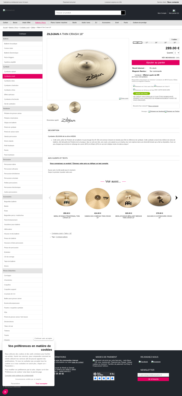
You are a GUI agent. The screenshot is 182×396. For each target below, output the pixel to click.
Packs (126, 22)
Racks (6, 150)
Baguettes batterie (10, 201)
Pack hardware (9, 155)
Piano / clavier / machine (59, 22)
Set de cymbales (9, 104)
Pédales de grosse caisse (13, 113)
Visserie (7, 340)
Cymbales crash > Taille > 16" (62, 233)
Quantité (170, 53)
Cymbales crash (9, 76)
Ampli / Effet (26, 22)
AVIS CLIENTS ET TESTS (58, 158)
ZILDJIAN (53, 34)
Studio (74, 22)
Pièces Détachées (9, 271)
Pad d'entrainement (10, 220)
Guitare (5, 22)
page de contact (77, 362)
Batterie (5, 39)
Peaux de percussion (11, 248)
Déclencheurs (9, 322)
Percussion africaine (11, 169)
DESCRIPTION (53, 130)
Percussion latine (10, 164)
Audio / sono (86, 22)
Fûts (5, 312)
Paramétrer (15, 384)
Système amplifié (10, 62)
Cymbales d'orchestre (11, 99)
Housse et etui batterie (11, 234)
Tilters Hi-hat (8, 326)
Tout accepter (41, 384)
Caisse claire (8, 48)
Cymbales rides (9, 81)
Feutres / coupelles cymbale (13, 308)
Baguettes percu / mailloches (14, 215)
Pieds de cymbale (10, 127)
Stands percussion (10, 136)
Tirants (6, 335)
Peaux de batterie (10, 238)
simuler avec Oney (142, 93)
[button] (5, 392)
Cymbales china (9, 90)
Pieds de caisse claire (11, 132)
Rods (6, 211)
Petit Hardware (9, 145)
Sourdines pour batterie (12, 224)
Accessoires (106, 22)
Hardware (6, 108)
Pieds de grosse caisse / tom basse (16, 317)
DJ (96, 22)
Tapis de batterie (9, 261)
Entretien (7, 252)
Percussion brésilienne (12, 174)
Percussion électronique (12, 187)
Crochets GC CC (9, 294)
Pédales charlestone (11, 118)
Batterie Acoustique (10, 44)
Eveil (117, 22)
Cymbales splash (10, 72)
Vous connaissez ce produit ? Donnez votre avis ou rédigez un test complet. (79, 163)
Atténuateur (8, 229)
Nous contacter (153, 106)
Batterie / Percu (40, 22)
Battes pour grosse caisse (13, 298)
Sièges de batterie (10, 123)
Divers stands (8, 141)
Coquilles (7, 285)
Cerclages (7, 275)
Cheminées (8, 280)
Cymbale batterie (62, 237)
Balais (6, 206)
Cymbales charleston (11, 85)
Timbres (7, 331)
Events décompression (12, 303)
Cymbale (6, 67)
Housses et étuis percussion (13, 243)
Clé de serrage (9, 257)
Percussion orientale (11, 178)
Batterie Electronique (11, 53)
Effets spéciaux (9, 94)
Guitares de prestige (140, 22)
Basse (15, 22)
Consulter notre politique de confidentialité (19, 375)
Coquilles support (10, 289)
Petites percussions (10, 183)
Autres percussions (10, 192)
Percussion (7, 159)
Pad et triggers (9, 57)
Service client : (168, 2)
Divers (6, 266)
